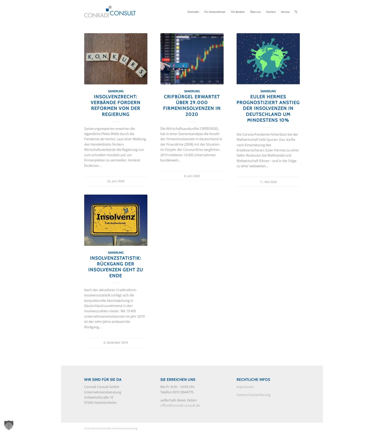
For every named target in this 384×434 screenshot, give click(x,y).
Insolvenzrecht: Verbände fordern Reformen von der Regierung (116, 105)
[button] (9, 425)
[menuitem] (193, 12)
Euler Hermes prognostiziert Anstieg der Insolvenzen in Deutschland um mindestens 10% (268, 108)
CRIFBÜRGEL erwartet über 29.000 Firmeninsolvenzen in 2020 (192, 105)
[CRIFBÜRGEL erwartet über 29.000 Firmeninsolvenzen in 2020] (192, 58)
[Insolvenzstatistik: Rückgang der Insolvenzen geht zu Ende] (116, 220)
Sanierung (116, 91)
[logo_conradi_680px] (110, 12)
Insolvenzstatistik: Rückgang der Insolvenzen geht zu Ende (115, 266)
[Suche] (296, 12)
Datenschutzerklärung (253, 395)
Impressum (245, 387)
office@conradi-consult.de (180, 405)
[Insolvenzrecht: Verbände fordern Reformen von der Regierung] (116, 58)
